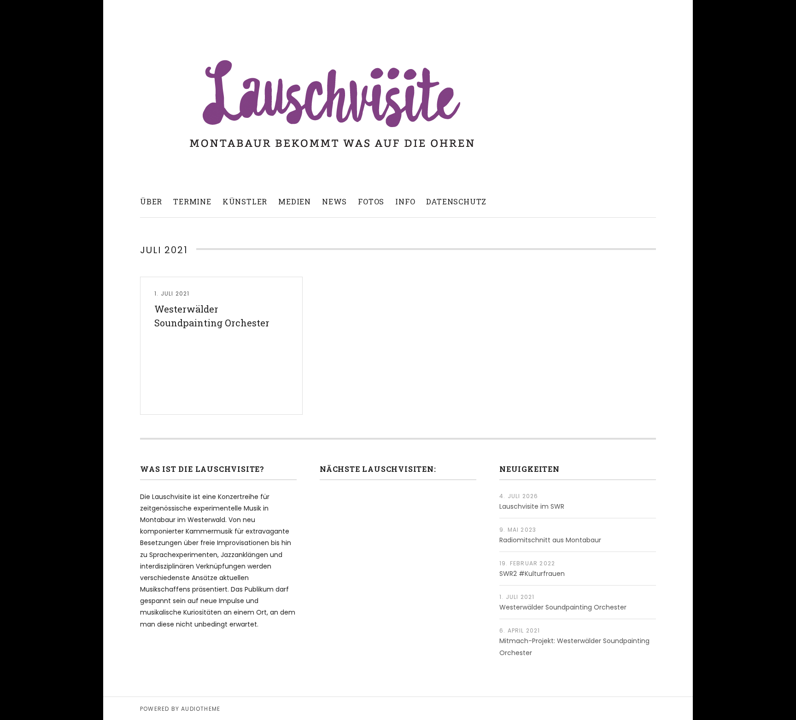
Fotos (371, 201)
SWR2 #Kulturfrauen (532, 573)
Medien (294, 201)
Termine (192, 201)
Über (151, 201)
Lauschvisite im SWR (531, 506)
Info (405, 201)
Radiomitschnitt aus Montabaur (550, 540)
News (334, 201)
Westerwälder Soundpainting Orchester (211, 316)
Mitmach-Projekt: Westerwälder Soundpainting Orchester (574, 646)
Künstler (244, 201)
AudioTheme (200, 709)
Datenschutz (456, 201)
